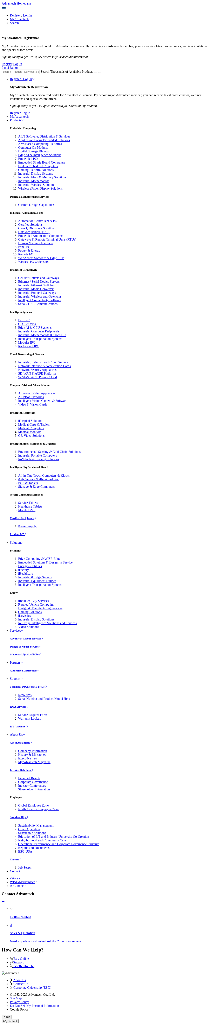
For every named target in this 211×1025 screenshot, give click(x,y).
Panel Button (10, 67)
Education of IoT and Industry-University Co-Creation (53, 836)
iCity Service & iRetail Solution (38, 479)
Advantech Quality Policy (25, 654)
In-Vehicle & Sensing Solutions (38, 459)
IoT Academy (18, 726)
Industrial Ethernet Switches (36, 285)
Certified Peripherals (22, 518)
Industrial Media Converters (36, 289)
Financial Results (29, 778)
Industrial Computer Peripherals (38, 331)
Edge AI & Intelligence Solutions (39, 155)
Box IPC (24, 320)
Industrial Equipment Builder (37, 581)
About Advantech (20, 742)
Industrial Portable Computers (37, 455)
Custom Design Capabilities (36, 204)
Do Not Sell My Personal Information (34, 1005)
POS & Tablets (28, 483)
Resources (25, 695)
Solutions (16, 542)
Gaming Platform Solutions (36, 170)
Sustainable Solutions (32, 833)
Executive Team (28, 758)
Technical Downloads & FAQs (27, 686)
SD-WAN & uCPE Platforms (37, 373)
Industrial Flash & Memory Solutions (42, 177)
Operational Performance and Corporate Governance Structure (58, 844)
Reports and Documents (33, 847)
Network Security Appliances (37, 369)
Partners (15, 662)
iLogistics (24, 615)
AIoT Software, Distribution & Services (44, 136)
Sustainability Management (35, 825)
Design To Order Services (25, 646)
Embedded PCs (28, 158)
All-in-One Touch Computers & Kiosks (44, 475)
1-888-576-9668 (23, 966)
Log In (27, 15)
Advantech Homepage (16, 3)
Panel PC (24, 247)
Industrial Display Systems (35, 173)
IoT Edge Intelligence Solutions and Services (47, 623)
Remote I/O (25, 254)
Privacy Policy (19, 1002)
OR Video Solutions (31, 435)
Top (8, 1016)
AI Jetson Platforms (31, 397)
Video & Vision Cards (32, 404)
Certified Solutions (30, 224)
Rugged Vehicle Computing (36, 604)
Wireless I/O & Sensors (33, 261)
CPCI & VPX (27, 324)
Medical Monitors (29, 432)
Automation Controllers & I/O (37, 221)
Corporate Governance (33, 782)
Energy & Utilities (30, 566)
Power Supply (27, 526)
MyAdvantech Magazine (34, 762)
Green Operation (29, 829)
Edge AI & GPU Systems (35, 327)
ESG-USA (25, 851)
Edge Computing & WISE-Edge (39, 558)
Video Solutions (28, 627)
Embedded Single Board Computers (41, 162)
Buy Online (21, 958)
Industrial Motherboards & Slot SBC (42, 335)
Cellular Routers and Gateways (38, 278)
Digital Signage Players (33, 151)
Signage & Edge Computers (36, 486)
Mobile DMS (26, 510)
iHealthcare (25, 573)
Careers (15, 859)
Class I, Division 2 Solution (36, 228)
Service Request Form (32, 715)
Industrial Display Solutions (36, 619)
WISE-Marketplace (22, 882)
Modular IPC (26, 342)
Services (15, 630)
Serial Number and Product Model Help (44, 698)
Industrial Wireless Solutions (36, 184)
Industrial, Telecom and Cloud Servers (43, 362)
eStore (14, 878)
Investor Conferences (32, 785)
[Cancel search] (99, 72)
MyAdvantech (19, 19)
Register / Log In (21, 79)
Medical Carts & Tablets (34, 424)
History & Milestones (32, 754)
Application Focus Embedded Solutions (44, 140)
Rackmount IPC (28, 346)
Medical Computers (31, 428)
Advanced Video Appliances (36, 393)
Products (15, 120)
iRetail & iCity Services (33, 601)
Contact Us (20, 984)
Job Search (25, 867)
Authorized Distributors (24, 670)
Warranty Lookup (29, 718)
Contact (15, 871)
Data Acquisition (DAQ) (34, 232)
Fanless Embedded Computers (38, 166)
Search (14, 23)
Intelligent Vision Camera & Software (42, 400)
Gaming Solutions (30, 612)
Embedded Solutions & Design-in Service (45, 562)
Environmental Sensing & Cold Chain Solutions (49, 451)
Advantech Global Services (25, 638)
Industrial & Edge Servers (35, 577)
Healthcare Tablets (30, 506)
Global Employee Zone (33, 805)
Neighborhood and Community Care (42, 840)
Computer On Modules (33, 147)
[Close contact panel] (3, 901)
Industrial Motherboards (33, 181)
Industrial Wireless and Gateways (39, 296)
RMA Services (18, 706)
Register (15, 15)
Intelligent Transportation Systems (40, 338)
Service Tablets (28, 502)
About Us (16, 734)
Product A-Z (17, 534)
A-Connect (17, 885)
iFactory (23, 570)
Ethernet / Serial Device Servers (39, 281)
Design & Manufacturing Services (40, 608)
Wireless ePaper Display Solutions (40, 188)
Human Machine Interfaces (35, 243)
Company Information (32, 751)
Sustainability (18, 817)
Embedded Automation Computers (40, 235)
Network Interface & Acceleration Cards (44, 366)
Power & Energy (29, 250)
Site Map (16, 998)
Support (15, 678)
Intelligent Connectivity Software (39, 300)
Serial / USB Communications (37, 304)
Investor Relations (21, 770)
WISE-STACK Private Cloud (37, 377)
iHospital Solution (30, 420)
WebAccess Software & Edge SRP (41, 258)
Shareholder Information (34, 789)
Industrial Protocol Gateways (37, 292)
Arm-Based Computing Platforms (40, 144)
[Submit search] (95, 72)
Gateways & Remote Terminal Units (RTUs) (47, 239)
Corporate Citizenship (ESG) (32, 987)
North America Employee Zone (38, 809)
